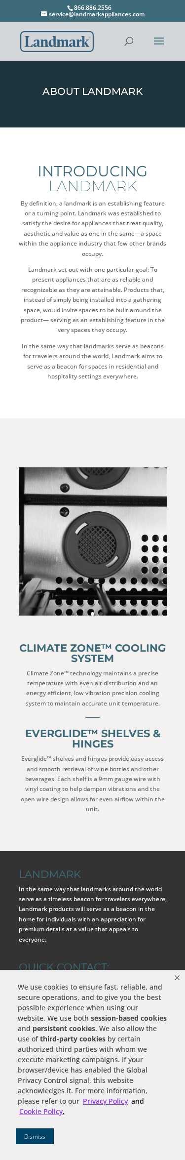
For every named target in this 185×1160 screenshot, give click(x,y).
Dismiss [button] (34, 1136)
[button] (177, 978)
